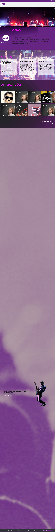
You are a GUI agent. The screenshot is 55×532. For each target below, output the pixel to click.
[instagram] (51, 0)
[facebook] (50, 0)
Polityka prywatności (49, 530)
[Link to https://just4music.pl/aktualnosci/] (52, 123)
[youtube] (53, 0)
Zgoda (44, 530)
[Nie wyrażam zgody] (53, 530)
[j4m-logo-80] (3, 3)
